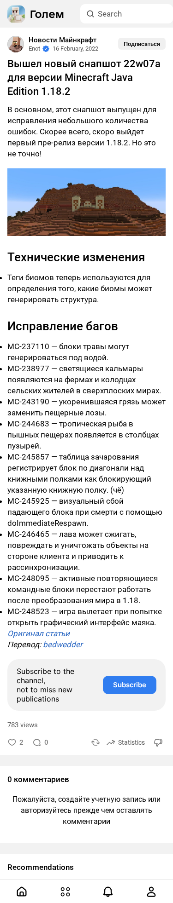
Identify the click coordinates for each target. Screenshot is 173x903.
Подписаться (142, 43)
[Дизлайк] (159, 742)
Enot (34, 48)
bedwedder (63, 644)
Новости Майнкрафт (62, 40)
